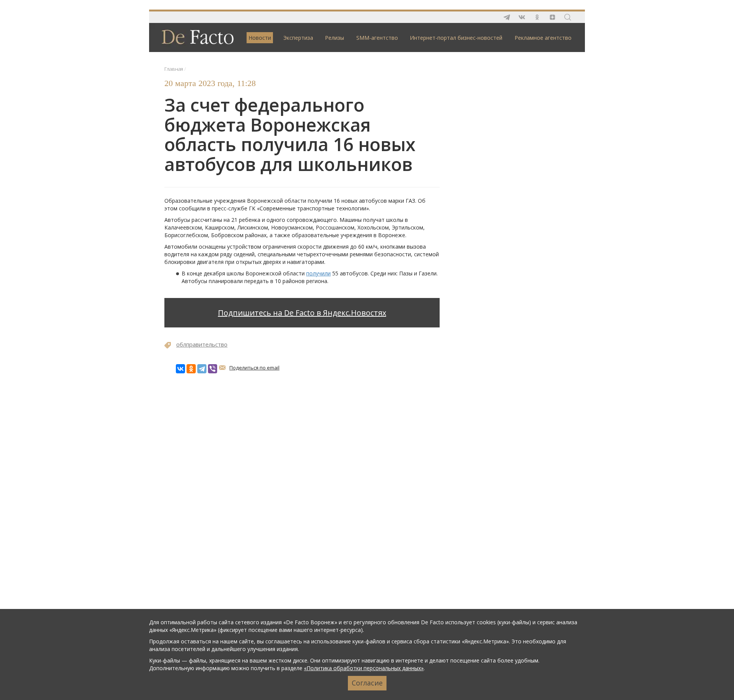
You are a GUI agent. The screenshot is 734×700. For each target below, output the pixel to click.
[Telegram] (201, 368)
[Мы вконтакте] (522, 17)
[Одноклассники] (191, 368)
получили (318, 273)
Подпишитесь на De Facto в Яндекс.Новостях (302, 313)
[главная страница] (194, 37)
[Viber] (212, 368)
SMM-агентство (377, 37)
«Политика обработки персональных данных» (364, 668)
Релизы (334, 37)
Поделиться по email (254, 367)
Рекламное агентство (543, 37)
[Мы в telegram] (506, 17)
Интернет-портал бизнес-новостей (456, 37)
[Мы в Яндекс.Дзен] (552, 17)
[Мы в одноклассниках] (537, 17)
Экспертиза (298, 37)
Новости (259, 37)
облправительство (201, 344)
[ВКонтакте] (180, 368)
